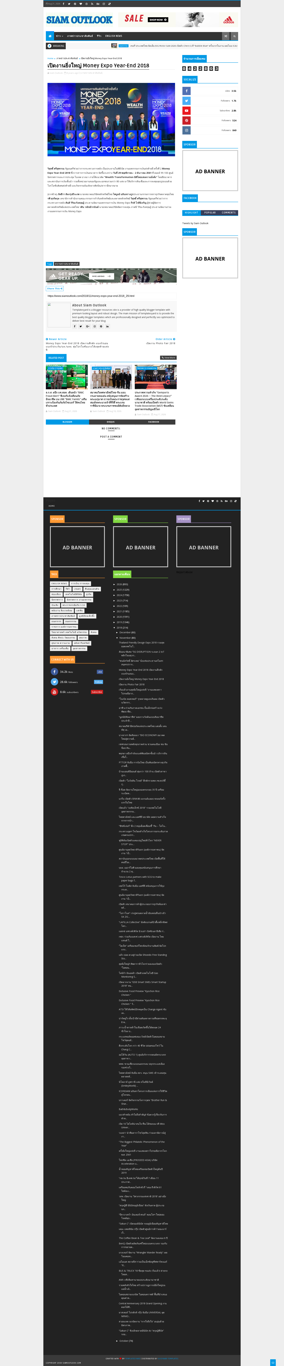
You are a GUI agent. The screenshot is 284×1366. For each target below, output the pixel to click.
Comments (229, 212)
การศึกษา (57, 589)
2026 (120, 584)
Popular (210, 212)
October (124, 1340)
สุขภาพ (83, 638)
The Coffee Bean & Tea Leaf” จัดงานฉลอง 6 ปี (143, 1238)
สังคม (94, 632)
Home (50, 58)
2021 (120, 611)
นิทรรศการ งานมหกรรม (146, 368)
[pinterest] (74, 3)
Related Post (56, 357)
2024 (120, 595)
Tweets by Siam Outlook (195, 223)
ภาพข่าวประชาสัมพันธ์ (80, 36)
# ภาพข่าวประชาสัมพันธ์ (66, 263)
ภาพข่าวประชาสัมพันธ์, (92, 72)
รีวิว (99, 36)
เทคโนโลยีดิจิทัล (73, 594)
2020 (120, 616)
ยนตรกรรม (95, 46)
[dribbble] (86, 3)
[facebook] (63, 3)
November (125, 637)
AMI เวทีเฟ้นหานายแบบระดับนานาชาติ (139, 1279)
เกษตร (77, 589)
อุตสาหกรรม (79, 648)
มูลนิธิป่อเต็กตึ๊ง (87, 616)
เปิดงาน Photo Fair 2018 (131, 684)
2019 (120, 622)
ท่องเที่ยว (56, 594)
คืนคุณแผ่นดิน (92, 589)
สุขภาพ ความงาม (61, 643)
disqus (110, 421)
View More (170, 357)
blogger (67, 421)
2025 (120, 589)
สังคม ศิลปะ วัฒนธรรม (63, 638)
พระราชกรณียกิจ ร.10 (74, 605)
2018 (120, 627)
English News (113, 36)
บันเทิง (55, 605)
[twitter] (69, 3)
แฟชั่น (79, 610)
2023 (120, 600)
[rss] (92, 3)
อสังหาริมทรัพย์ (82, 643)
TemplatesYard (132, 1358)
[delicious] (109, 3)
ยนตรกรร (56, 621)
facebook (153, 421)
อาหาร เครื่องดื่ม (60, 648)
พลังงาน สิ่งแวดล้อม (62, 610)
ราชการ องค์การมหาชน (64, 627)
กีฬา (68, 589)
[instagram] (103, 3)
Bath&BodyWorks (128, 1109)
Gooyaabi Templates (168, 1358)
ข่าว (58, 36)
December (125, 632)
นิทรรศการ (57, 600)
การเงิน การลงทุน (55, 368)
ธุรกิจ (89, 594)
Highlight (191, 212)
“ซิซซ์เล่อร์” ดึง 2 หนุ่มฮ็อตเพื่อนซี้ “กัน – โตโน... (142, 825)
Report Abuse (184, 572)
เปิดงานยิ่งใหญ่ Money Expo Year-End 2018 (141, 679)
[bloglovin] (80, 3)
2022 (120, 605)
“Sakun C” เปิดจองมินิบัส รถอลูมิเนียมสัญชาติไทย (143, 1223)
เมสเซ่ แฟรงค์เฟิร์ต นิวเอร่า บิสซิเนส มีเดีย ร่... (142, 931)
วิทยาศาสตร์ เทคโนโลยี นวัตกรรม (69, 632)
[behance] (97, 3)
